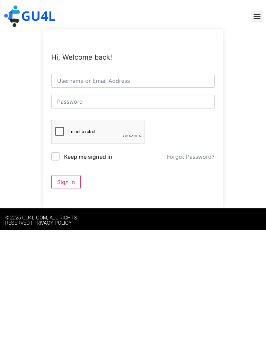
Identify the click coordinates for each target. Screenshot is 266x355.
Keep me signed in (88, 156)
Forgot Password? (190, 156)
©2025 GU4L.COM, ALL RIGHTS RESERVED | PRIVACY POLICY (41, 220)
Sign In (66, 182)
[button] (257, 16)
